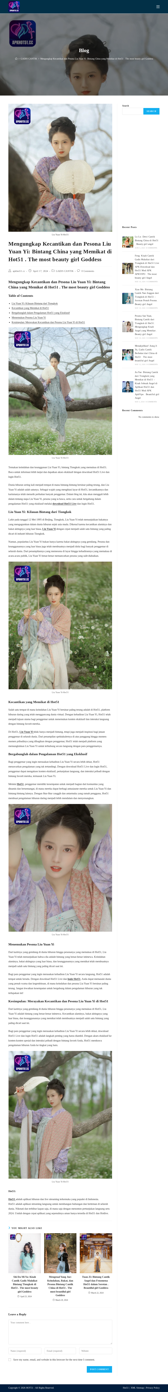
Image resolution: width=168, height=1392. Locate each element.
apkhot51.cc (19, 271)
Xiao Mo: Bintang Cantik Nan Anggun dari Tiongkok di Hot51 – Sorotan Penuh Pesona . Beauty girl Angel (147, 296)
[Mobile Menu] (158, 6)
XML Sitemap (137, 1388)
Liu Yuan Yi (49, 529)
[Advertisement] (141, 170)
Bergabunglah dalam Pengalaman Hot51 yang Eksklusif (41, 312)
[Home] (16, 59)
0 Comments (88, 271)
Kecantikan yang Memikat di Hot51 (30, 308)
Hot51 (20, 784)
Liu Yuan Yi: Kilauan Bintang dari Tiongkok (35, 303)
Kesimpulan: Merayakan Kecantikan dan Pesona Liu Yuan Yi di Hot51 (48, 322)
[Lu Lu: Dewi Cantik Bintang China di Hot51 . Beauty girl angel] (127, 242)
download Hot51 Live (64, 503)
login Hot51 (74, 979)
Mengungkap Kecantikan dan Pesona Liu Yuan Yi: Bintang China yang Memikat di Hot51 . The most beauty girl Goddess (96, 59)
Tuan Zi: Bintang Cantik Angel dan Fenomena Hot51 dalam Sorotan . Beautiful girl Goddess (96, 1282)
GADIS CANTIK (65, 271)
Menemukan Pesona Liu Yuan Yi (29, 317)
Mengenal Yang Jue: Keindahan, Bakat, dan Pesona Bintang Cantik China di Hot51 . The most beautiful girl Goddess (60, 1286)
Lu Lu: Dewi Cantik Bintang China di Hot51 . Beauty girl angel (146, 240)
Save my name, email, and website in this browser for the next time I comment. (54, 1359)
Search (125, 106)
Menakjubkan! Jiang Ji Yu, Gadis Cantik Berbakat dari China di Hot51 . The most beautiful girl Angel (146, 353)
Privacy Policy (153, 1388)
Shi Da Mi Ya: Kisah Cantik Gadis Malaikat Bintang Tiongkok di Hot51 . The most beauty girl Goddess (24, 1284)
